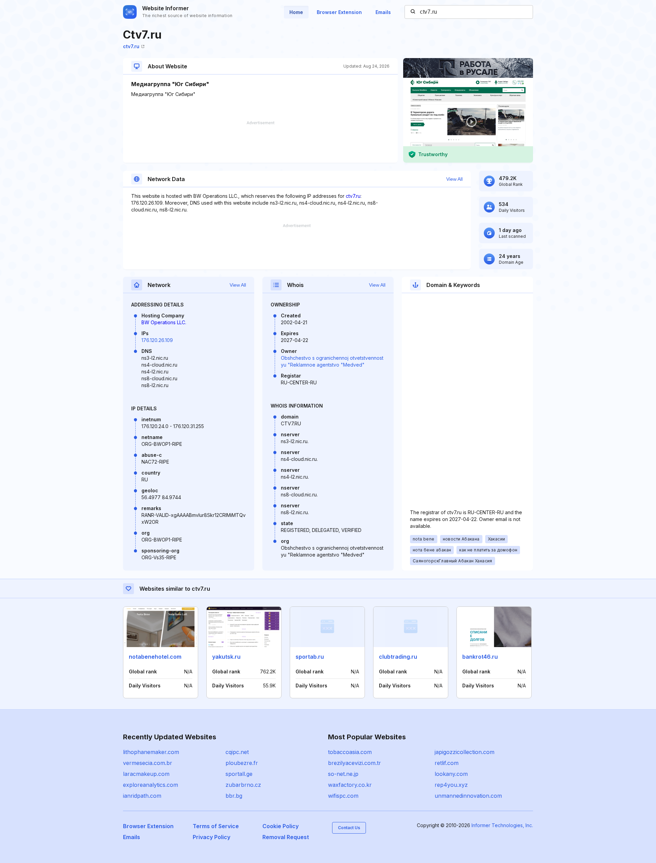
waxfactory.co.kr (350, 784)
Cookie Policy (280, 826)
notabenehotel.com (155, 656)
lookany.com (451, 773)
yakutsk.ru (226, 656)
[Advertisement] (260, 141)
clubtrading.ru (398, 656)
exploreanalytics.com (150, 784)
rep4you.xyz (451, 784)
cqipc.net (237, 752)
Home (296, 12)
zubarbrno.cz (243, 784)
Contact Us (349, 827)
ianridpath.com (142, 795)
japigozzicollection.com (464, 752)
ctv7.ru (131, 46)
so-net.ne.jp (343, 773)
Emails (383, 12)
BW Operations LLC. (163, 322)
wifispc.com (343, 795)
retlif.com (447, 762)
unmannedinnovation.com (468, 795)
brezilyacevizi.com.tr (354, 762)
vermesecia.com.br (147, 762)
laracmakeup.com (146, 773)
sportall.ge (239, 773)
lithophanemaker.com (151, 752)
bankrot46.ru (480, 656)
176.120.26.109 (157, 340)
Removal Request (285, 837)
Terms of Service (216, 826)
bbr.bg (234, 795)
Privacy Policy (211, 837)
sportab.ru (310, 656)
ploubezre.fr (242, 762)
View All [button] (454, 179)
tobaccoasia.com (350, 752)
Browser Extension (339, 12)
